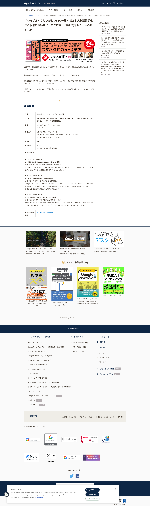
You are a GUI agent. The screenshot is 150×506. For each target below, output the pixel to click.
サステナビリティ (110, 417)
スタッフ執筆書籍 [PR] (80, 342)
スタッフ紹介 (54, 10)
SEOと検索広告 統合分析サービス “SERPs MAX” (44, 382)
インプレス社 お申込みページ (47, 212)
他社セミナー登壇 (78, 351)
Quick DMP (32, 400)
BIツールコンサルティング (36, 369)
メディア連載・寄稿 (79, 347)
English (108, 3)
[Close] (116, 489)
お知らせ (31, 15)
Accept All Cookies (92, 490)
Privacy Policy (39, 497)
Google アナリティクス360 (37, 351)
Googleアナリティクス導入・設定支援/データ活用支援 (46, 347)
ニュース (38, 15)
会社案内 (90, 10)
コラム (79, 10)
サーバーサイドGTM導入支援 (37, 378)
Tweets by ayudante (67, 318)
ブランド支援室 (33, 373)
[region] (63, 494)
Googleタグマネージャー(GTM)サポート (41, 356)
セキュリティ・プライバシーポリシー (81, 417)
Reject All (92, 494)
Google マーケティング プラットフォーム (42, 396)
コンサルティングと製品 (35, 10)
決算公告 (99, 417)
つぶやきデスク (33, 404)
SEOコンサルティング (35, 342)
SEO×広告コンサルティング (37, 365)
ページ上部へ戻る (73, 329)
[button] (6, 494)
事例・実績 (68, 10)
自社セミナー (103, 362)
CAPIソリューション (34, 391)
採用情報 (120, 417)
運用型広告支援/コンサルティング (39, 360)
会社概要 (64, 417)
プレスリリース (104, 357)
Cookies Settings (92, 499)
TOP (25, 15)
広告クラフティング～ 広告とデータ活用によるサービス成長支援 (49, 387)
